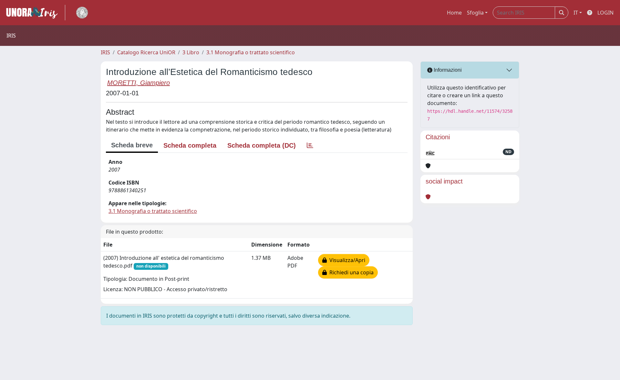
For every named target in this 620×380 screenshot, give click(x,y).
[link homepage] (34, 12)
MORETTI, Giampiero (138, 82)
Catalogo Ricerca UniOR (146, 52)
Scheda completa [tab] (189, 145)
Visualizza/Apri (346, 260)
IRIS (105, 52)
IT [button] (576, 12)
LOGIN (605, 12)
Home (454, 12)
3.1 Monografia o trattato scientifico (250, 52)
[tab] (310, 145)
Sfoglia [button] (475, 12)
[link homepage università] (82, 12)
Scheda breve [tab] (132, 145)
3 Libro (190, 52)
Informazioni (447, 70)
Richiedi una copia (350, 272)
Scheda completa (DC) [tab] (261, 145)
